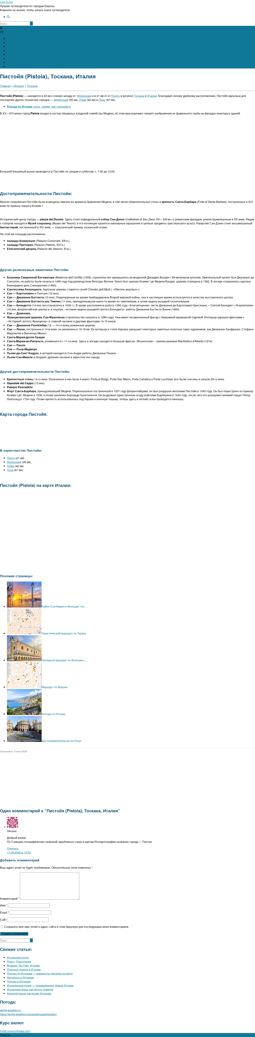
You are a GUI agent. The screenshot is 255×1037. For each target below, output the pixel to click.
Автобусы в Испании (20, 977)
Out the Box (18, 1035)
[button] (1, 28)
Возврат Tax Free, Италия (23, 965)
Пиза (10, 470)
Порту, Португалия (19, 961)
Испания (12, 47)
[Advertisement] (127, 142)
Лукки (82, 100)
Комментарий (9, 899)
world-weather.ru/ (10, 1010)
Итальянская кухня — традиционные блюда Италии (40, 985)
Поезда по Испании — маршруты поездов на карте (40, 973)
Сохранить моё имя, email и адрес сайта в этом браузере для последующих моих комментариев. (66, 927)
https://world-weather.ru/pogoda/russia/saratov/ (28, 1014)
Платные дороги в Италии (24, 969)
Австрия (12, 39)
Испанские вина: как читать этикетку (30, 989)
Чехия (11, 59)
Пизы (102, 100)
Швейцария (14, 62)
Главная (5, 86)
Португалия (14, 66)
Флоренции (84, 96)
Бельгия (12, 43)
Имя (3, 905)
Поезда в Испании (19, 981)
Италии (152, 96)
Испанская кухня (18, 957)
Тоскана (32, 86)
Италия (11, 51)
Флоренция (14, 462)
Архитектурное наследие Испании (29, 993)
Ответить (13, 848)
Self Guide (6, 2)
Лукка (10, 466)
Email (4, 912)
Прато (115, 96)
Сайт (3, 920)
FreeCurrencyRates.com (15, 1031)
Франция (12, 55)
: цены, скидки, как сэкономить (39, 107)
